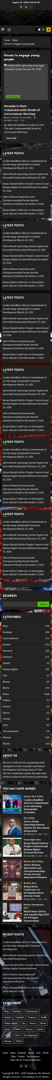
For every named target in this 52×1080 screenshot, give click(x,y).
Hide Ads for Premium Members (25, 1060)
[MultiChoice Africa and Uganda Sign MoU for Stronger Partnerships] (12, 912)
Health (6, 663)
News (16, 96)
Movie (6, 687)
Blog (9, 96)
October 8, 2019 (11, 121)
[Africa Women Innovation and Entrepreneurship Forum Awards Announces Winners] (12, 868)
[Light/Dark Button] (37, 29)
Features (7, 656)
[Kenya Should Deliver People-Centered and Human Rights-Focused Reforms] (12, 847)
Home (5, 1052)
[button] (9, 29)
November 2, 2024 (34, 899)
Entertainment (10, 638)
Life (5, 675)
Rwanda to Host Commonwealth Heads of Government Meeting (22, 110)
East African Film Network (18, 118)
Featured (7, 650)
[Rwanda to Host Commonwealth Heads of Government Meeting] (26, 82)
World (6, 743)
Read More (11, 138)
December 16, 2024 (34, 856)
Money (6, 681)
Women (7, 737)
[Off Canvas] (3, 29)
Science (7, 706)
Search (10, 595)
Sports (6, 712)
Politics (6, 700)
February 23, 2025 (34, 834)
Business (7, 632)
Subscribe (48, 29)
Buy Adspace (33, 1056)
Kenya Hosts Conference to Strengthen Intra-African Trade (23, 284)
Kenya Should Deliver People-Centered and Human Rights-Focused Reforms (36, 848)
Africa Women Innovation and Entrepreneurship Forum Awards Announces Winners (20, 200)
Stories (6, 718)
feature (7, 644)
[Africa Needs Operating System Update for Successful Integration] (12, 825)
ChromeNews (28, 1076)
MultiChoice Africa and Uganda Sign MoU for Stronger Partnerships (36, 916)
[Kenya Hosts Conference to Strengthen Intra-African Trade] (12, 890)
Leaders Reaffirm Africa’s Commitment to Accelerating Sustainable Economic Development (25, 164)
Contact (21, 1056)
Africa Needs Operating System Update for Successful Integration (25, 320)
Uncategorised (10, 731)
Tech (5, 725)
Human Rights (10, 669)
